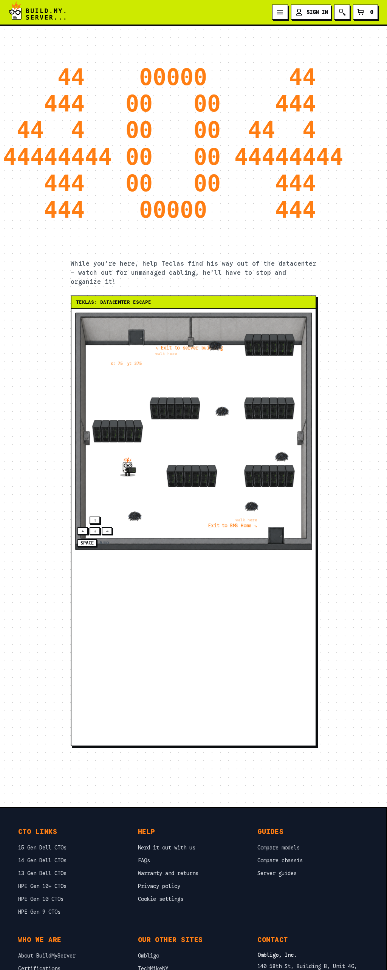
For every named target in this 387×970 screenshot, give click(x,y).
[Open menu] (280, 12)
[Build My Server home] (37, 12)
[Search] (342, 12)
